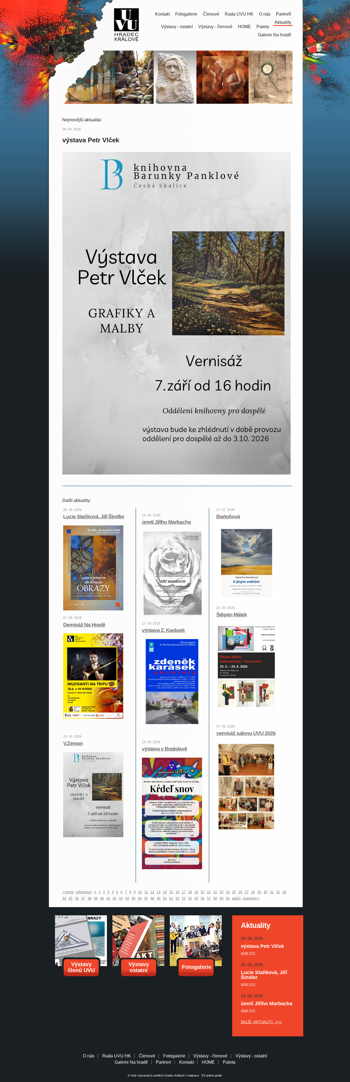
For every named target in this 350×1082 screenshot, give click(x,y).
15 (171, 892)
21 (209, 892)
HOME (244, 26)
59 (221, 898)
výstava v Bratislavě (164, 749)
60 (228, 898)
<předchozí (83, 892)
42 (114, 898)
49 (159, 898)
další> (236, 898)
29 (259, 892)
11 (146, 892)
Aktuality (283, 22)
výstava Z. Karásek (163, 630)
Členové (211, 14)
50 (165, 898)
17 (184, 892)
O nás (264, 14)
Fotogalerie (186, 14)
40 (102, 898)
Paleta (262, 26)
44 (127, 898)
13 (159, 892)
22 (215, 892)
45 (133, 898)
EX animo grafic (211, 1075)
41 (108, 898)
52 (177, 898)
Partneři (283, 14)
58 (215, 898)
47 (146, 898)
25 (234, 892)
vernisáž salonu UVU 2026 (246, 733)
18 (190, 892)
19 (196, 892)
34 (64, 898)
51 (171, 898)
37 (83, 898)
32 (278, 892)
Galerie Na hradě (131, 1062)
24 (228, 892)
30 (265, 892)
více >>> (248, 953)
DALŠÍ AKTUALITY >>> (261, 1022)
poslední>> (251, 898)
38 (89, 898)
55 (196, 898)
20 (203, 892)
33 (284, 892)
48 (152, 898)
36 (77, 898)
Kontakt (162, 14)
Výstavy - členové (215, 26)
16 (177, 892)
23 (221, 892)
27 (247, 892)
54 (190, 898)
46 (140, 898)
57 (209, 898)
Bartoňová (228, 516)
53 (184, 898)
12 (152, 892)
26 (240, 892)
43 (121, 898)
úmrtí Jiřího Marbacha (166, 522)
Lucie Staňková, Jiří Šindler (93, 516)
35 (70, 898)
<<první (68, 892)
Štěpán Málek (231, 615)
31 (272, 892)
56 (203, 898)
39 (96, 898)
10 (140, 892)
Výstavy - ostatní (177, 26)
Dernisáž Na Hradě (84, 625)
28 (253, 892)
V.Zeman (73, 743)
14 (165, 892)
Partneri (163, 1062)
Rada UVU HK (239, 14)
